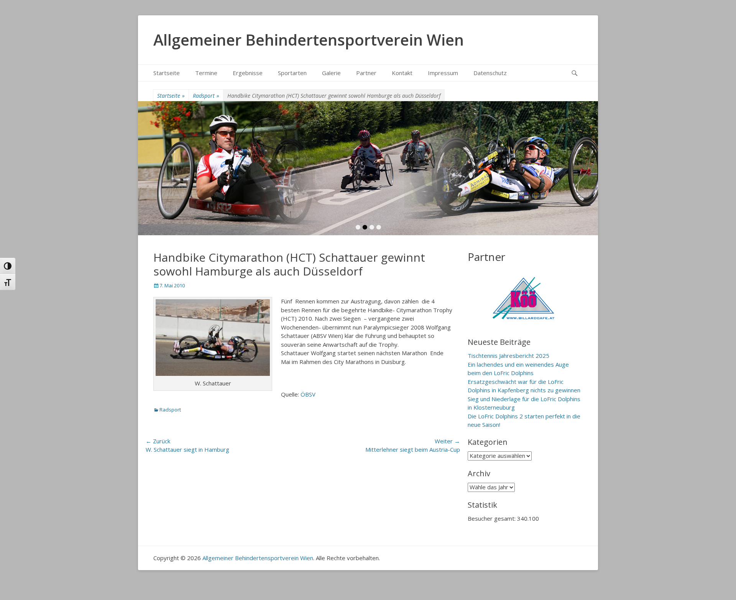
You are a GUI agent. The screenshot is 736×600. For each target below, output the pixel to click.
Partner (366, 73)
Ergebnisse (248, 73)
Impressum (443, 73)
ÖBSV (308, 394)
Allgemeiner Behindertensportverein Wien (308, 39)
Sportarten (292, 73)
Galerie (331, 73)
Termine (206, 73)
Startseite (166, 73)
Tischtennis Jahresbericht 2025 (508, 355)
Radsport (206, 95)
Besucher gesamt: (492, 518)
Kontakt (402, 73)
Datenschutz (490, 73)
